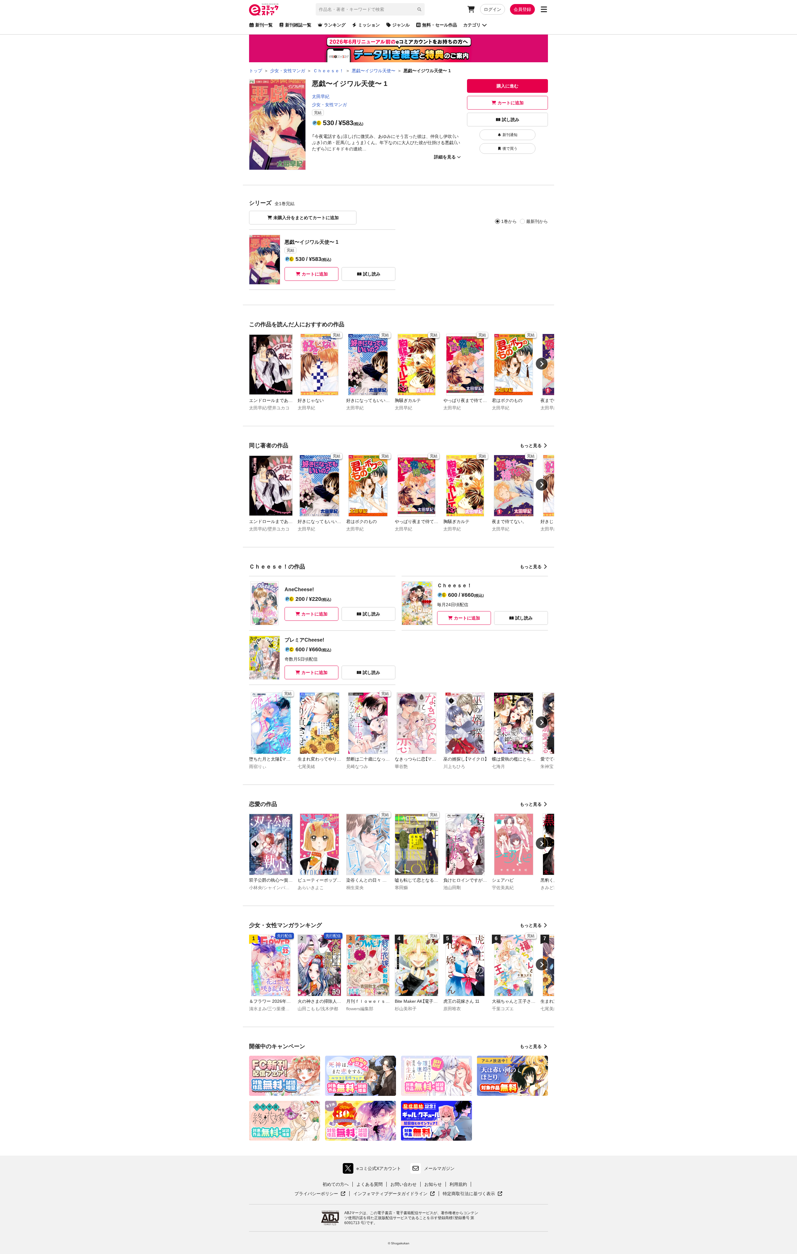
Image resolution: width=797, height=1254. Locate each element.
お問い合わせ (403, 1184)
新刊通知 (509, 135)
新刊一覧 (264, 24)
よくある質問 (369, 1184)
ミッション (369, 24)
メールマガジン (439, 1168)
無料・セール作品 (439, 24)
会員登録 (522, 9)
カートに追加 (511, 102)
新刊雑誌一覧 (298, 24)
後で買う (509, 148)
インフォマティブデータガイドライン (390, 1194)
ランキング (335, 24)
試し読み (510, 119)
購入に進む (507, 85)
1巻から (509, 221)
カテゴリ (472, 24)
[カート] (471, 9)
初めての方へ (336, 1184)
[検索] (419, 9)
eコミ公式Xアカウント (373, 1170)
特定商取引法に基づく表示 (472, 1194)
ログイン (492, 9)
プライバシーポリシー (320, 1194)
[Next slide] (541, 363)
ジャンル (401, 24)
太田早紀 (320, 96)
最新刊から (537, 221)
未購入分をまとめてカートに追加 (306, 217)
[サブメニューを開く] (544, 9)
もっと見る (531, 445)
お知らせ (433, 1184)
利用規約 (458, 1184)
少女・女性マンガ (329, 104)
